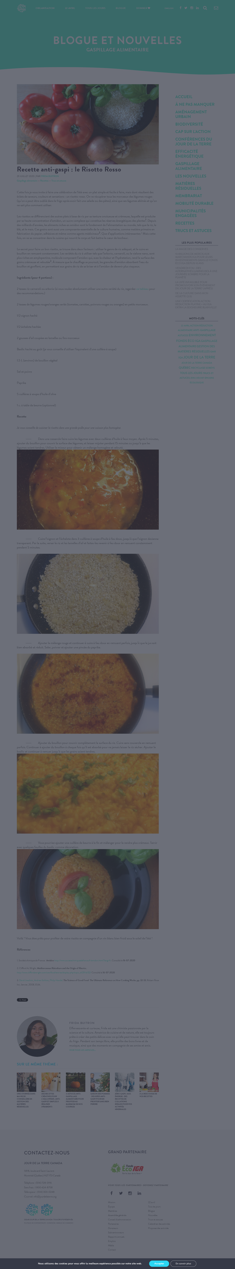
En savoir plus (183, 1263)
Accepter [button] (159, 1263)
